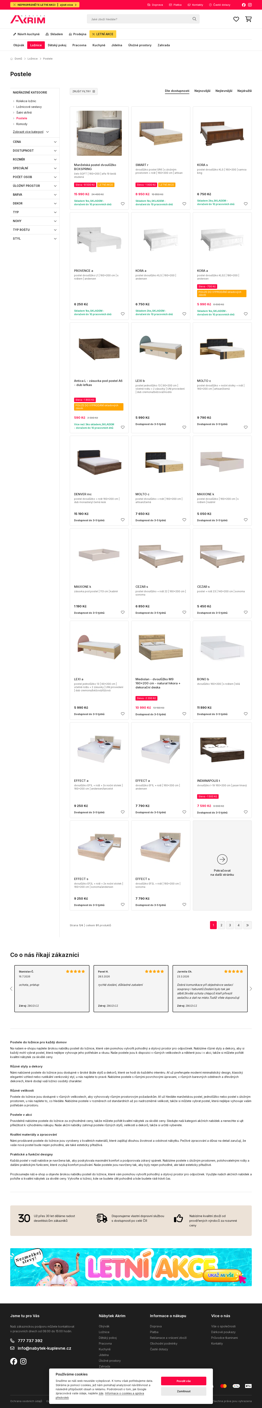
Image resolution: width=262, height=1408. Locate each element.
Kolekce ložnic (26, 101)
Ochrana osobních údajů (26, 1401)
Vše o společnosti (223, 1326)
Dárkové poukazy (223, 1332)
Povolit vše (184, 1381)
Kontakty (197, 4)
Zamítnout (184, 1391)
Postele (48, 58)
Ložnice (36, 45)
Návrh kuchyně (29, 34)
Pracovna (79, 45)
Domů (18, 58)
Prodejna (79, 34)
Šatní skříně (24, 112)
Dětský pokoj (57, 45)
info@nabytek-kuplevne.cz (44, 1348)
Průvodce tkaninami (224, 1337)
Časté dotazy (221, 4)
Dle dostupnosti (177, 91)
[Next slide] (250, 988)
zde (101, 1393)
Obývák (18, 45)
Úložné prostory (139, 45)
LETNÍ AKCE (104, 34)
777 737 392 (30, 1340)
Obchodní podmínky (163, 1343)
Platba (178, 4)
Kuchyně (99, 45)
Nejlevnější (224, 91)
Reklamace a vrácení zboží (168, 1337)
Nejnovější (202, 91)
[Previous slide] (11, 988)
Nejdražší (244, 91)
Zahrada (164, 45)
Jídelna (116, 45)
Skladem (56, 34)
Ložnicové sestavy (29, 106)
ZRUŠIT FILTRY (81, 91)
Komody (21, 124)
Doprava (157, 4)
